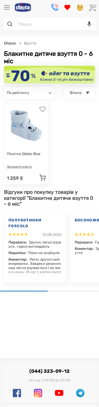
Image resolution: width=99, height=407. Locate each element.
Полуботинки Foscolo (24, 223)
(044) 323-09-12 (49, 371)
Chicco (10, 43)
